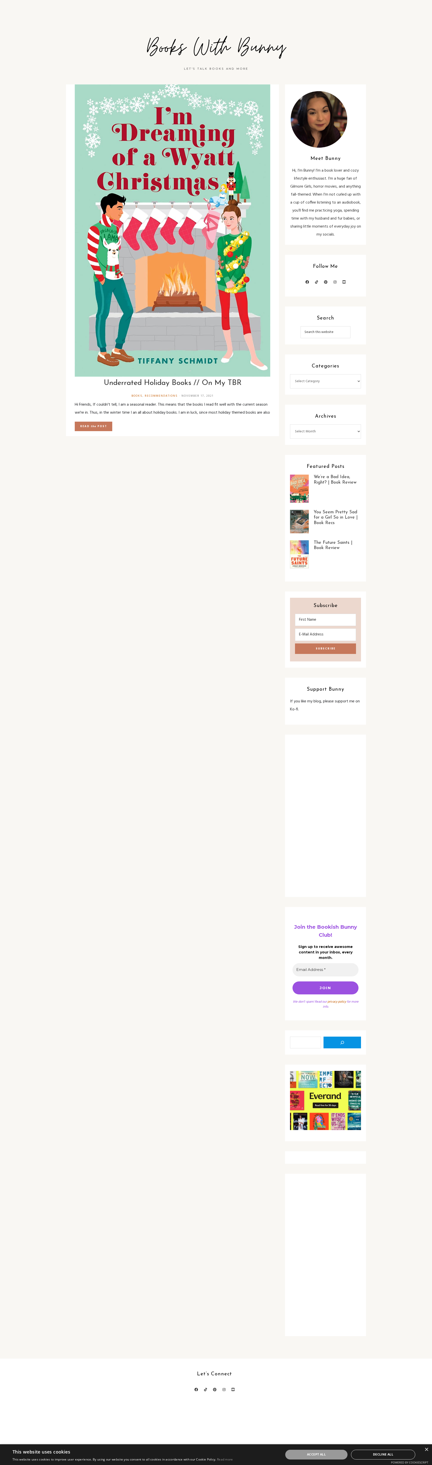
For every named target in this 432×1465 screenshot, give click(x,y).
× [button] (426, 1450)
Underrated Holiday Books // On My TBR (173, 383)
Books (137, 396)
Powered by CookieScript (409, 1462)
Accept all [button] (316, 1454)
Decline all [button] (383, 1454)
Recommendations (161, 396)
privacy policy (337, 1001)
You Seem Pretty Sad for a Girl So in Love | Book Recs (336, 517)
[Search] (342, 1042)
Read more (225, 1459)
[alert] (216, 1454)
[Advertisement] (325, 816)
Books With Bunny (216, 47)
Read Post (93, 426)
